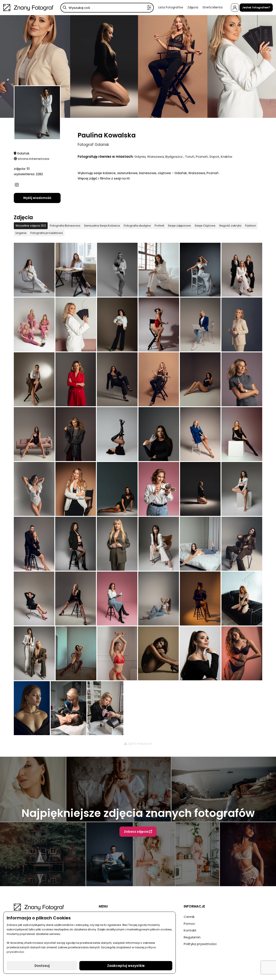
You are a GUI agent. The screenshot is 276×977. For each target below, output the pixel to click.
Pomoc (189, 923)
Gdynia (140, 156)
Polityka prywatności (200, 944)
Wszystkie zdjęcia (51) (31, 226)
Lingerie (21, 233)
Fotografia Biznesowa (65, 226)
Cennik (189, 916)
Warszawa (155, 156)
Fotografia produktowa (46, 233)
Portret (159, 226)
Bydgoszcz (174, 156)
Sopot (214, 156)
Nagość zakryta (230, 226)
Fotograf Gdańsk (93, 144)
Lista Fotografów (170, 7)
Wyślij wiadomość (37, 198)
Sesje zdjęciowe (179, 226)
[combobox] (107, 8)
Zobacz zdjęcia (136, 831)
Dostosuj (42, 965)
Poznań (202, 156)
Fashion (250, 226)
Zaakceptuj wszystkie (126, 965)
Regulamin (192, 937)
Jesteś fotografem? (256, 7)
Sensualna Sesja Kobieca (102, 226)
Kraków (226, 156)
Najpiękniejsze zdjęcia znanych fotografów (138, 813)
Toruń (189, 156)
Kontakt (190, 930)
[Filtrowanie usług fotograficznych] (149, 7)
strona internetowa (33, 158)
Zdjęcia (192, 7)
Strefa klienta (212, 7)
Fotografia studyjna (137, 226)
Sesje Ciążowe (205, 226)
